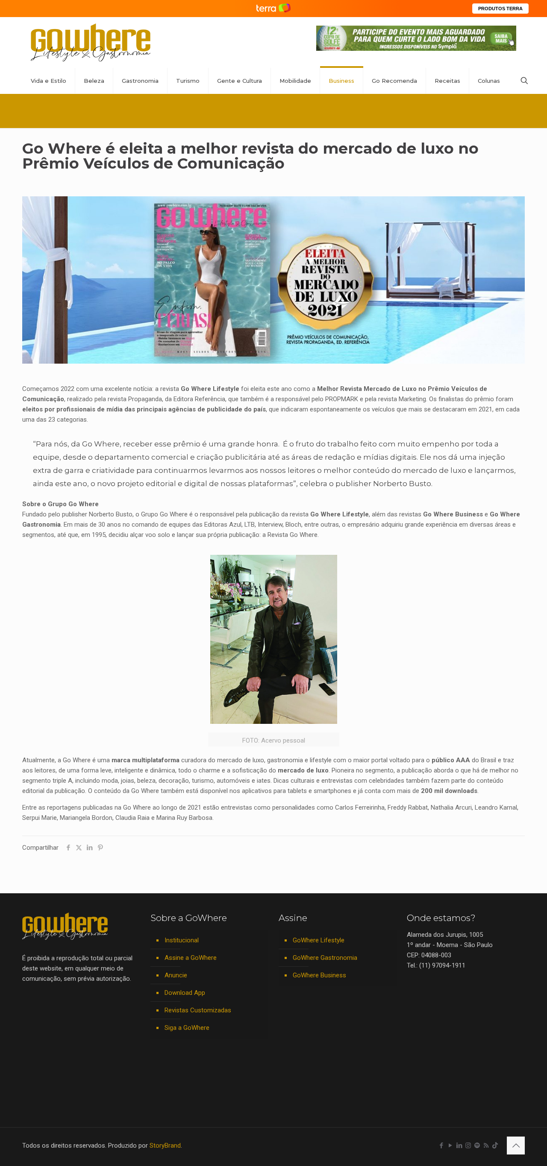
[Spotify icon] (477, 1145)
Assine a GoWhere (191, 958)
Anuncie (176, 975)
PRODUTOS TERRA (500, 8)
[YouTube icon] (450, 1145)
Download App (185, 993)
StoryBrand (165, 1145)
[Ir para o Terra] (273, 8)
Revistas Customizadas (198, 1010)
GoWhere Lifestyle (318, 940)
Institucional (182, 940)
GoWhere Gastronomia (325, 958)
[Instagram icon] (468, 1145)
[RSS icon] (486, 1145)
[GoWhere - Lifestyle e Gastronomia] (90, 42)
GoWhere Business (319, 975)
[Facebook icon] (441, 1145)
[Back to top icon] (516, 1145)
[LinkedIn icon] (459, 1145)
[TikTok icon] (495, 1145)
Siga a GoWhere (187, 1028)
